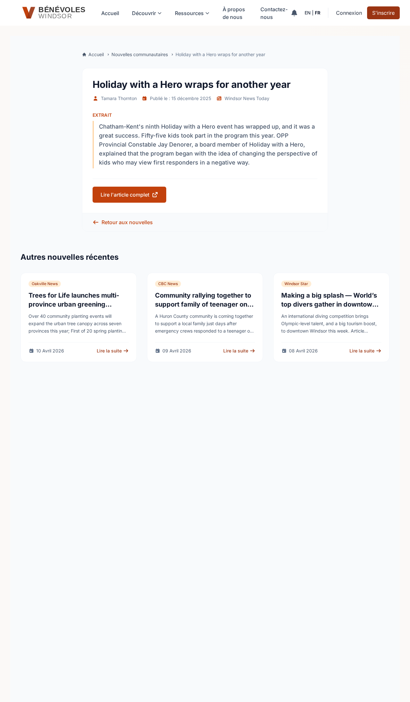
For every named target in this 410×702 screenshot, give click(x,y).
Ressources (189, 13)
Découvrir (144, 13)
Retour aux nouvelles (127, 222)
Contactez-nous (274, 13)
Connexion (349, 13)
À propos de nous (234, 13)
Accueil (110, 13)
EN (308, 12)
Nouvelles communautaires (139, 54)
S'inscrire (383, 13)
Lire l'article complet (125, 194)
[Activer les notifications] (294, 13)
